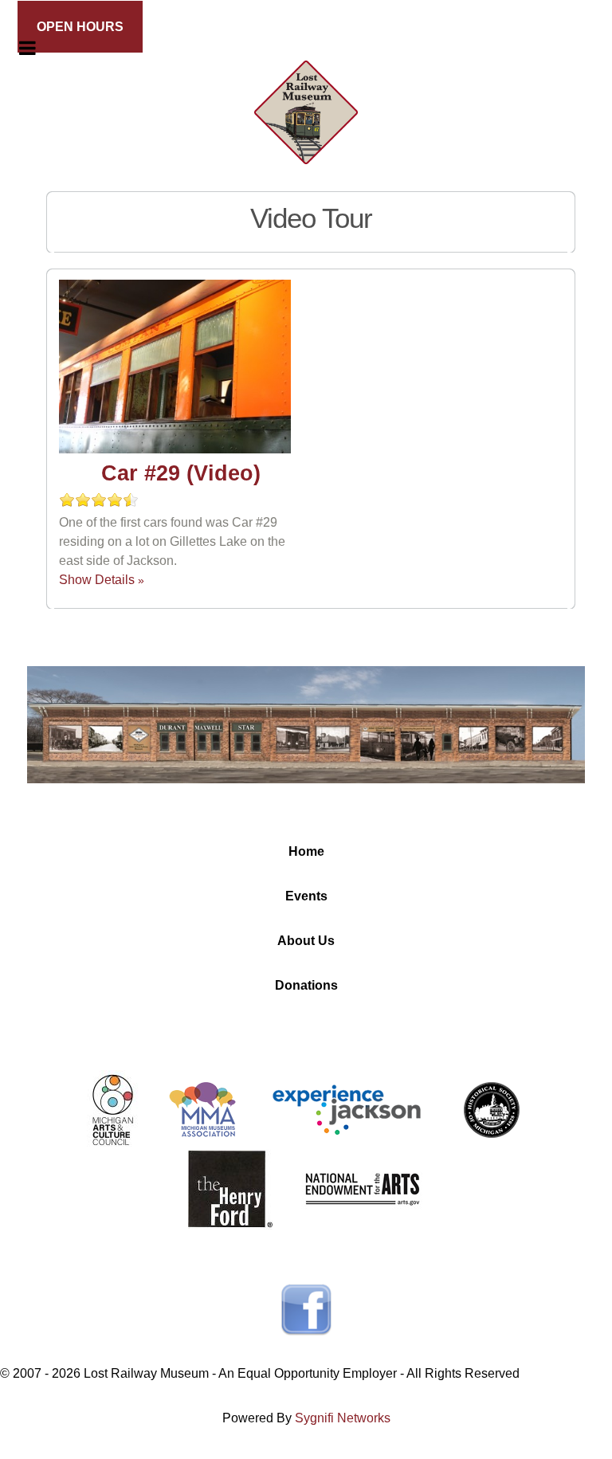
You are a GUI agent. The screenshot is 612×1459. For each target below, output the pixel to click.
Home (306, 851)
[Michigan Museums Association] (203, 1109)
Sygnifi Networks (342, 1418)
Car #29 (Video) (181, 473)
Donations (306, 985)
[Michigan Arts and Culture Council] (112, 1109)
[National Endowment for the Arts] (362, 1188)
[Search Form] (565, 50)
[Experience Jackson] (347, 1109)
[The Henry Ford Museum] (230, 1188)
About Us (306, 940)
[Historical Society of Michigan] (490, 1109)
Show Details (97, 579)
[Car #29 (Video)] (175, 369)
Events (306, 896)
